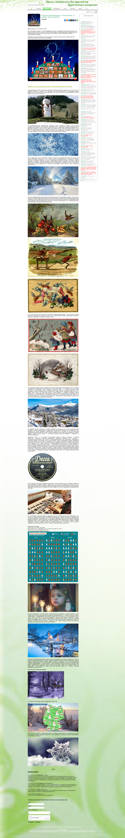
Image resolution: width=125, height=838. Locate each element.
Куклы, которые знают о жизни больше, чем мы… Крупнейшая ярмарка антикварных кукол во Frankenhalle (88, 52)
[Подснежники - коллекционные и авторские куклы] (36, 6)
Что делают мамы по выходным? (88, 176)
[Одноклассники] (67, 20)
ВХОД (80, 8)
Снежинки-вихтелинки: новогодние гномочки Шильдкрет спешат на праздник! (88, 158)
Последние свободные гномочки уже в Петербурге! (88, 164)
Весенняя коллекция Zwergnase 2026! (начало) (88, 90)
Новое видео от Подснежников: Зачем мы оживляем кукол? (86, 129)
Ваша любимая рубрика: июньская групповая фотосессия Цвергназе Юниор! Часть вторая (88, 57)
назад (53, 769)
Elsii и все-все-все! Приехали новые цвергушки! (87, 161)
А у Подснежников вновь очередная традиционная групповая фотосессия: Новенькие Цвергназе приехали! (89, 168)
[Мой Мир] (69, 20)
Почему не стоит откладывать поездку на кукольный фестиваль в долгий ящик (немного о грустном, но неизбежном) (88, 86)
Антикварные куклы (67, 827)
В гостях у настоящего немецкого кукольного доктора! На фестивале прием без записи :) (88, 65)
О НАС (65, 8)
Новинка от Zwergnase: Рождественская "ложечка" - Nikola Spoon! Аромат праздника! (88, 173)
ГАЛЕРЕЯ (39, 8)
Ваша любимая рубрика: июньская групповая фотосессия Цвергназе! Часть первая (88, 61)
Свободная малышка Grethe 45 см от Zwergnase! (88, 132)
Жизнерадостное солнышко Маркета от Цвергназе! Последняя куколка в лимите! (88, 45)
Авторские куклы (58, 827)
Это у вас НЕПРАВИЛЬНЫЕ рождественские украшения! (88, 143)
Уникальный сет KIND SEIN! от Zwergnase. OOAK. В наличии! (88, 37)
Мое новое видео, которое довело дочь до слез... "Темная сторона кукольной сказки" (88, 120)
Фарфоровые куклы (77, 827)
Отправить (31, 822)
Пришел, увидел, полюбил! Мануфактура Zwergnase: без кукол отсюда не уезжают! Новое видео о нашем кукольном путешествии (88, 70)
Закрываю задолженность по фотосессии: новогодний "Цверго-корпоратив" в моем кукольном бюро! (88, 153)
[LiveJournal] (73, 20)
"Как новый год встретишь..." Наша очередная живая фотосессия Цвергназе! (87, 138)
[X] (71, 20)
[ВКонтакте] (65, 20)
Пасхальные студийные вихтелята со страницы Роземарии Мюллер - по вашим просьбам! (88, 106)
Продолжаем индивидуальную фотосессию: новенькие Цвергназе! (87, 22)
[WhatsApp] (77, 20)
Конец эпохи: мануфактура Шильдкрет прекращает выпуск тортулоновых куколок (88, 81)
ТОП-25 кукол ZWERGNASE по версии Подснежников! (86, 124)
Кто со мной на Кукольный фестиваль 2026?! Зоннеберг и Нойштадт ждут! (87, 96)
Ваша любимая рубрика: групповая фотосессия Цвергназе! (88, 93)
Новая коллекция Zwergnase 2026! (87, 146)
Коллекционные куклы (48, 827)
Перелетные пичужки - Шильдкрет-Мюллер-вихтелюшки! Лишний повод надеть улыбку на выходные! (88, 101)
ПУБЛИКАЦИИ (56, 8)
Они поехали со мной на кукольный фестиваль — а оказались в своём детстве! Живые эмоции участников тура (88, 76)
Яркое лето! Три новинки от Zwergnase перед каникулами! (88, 48)
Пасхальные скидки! (88, 108)
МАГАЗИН (73, 8)
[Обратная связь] (86, 8)
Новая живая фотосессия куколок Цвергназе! (88, 117)
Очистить (38, 822)
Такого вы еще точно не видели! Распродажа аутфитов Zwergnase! (88, 41)
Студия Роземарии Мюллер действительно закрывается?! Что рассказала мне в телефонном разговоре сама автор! (88, 32)
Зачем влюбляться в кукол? (88, 179)
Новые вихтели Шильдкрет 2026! (86, 135)
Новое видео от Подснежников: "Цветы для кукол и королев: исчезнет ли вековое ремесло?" (88, 113)
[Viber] (75, 20)
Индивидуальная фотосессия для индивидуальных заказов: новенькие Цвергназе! (88, 26)
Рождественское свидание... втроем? (87, 149)
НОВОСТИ (47, 8)
